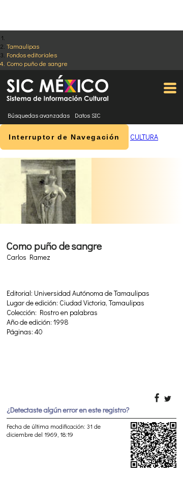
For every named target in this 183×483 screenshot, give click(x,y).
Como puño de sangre (37, 63)
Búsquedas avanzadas (39, 115)
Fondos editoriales (32, 54)
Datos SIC (88, 115)
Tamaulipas (23, 46)
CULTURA (144, 137)
